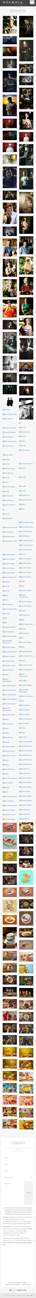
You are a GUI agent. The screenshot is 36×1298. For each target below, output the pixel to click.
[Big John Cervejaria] (10, 555)
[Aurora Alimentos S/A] (10, 577)
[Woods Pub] (26, 737)
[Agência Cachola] (26, 705)
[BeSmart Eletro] (10, 455)
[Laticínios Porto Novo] (10, 428)
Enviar (28, 1193)
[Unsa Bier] (10, 410)
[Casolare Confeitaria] (10, 505)
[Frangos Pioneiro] (10, 446)
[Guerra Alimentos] (10, 632)
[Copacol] (26, 468)
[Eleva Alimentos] (10, 419)
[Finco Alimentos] (10, 605)
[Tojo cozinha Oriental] (10, 695)
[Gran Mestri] (26, 681)
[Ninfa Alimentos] (10, 437)
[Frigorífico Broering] (26, 500)
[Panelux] (26, 441)
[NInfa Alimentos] (10, 473)
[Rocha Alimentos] (26, 432)
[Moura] (26, 509)
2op (32, 1295)
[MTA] (10, 618)
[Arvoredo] (26, 427)
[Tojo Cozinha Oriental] (10, 686)
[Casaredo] (10, 591)
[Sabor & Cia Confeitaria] (26, 696)
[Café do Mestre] (10, 518)
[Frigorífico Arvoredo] (10, 432)
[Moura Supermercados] (10, 414)
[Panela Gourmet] (10, 670)
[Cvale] (26, 701)
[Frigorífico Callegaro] (10, 469)
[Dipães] (26, 586)
